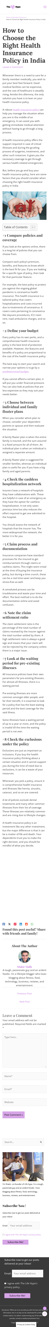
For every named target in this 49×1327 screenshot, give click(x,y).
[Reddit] (26, 923)
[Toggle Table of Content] (32, 227)
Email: (5, 1225)
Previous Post (24, 993)
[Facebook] (4, 923)
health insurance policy (26, 109)
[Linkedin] (20, 923)
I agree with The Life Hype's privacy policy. (22, 1234)
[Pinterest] (15, 923)
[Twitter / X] (9, 923)
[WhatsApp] (32, 923)
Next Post (24, 1001)
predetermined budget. (16, 371)
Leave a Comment (13, 67)
